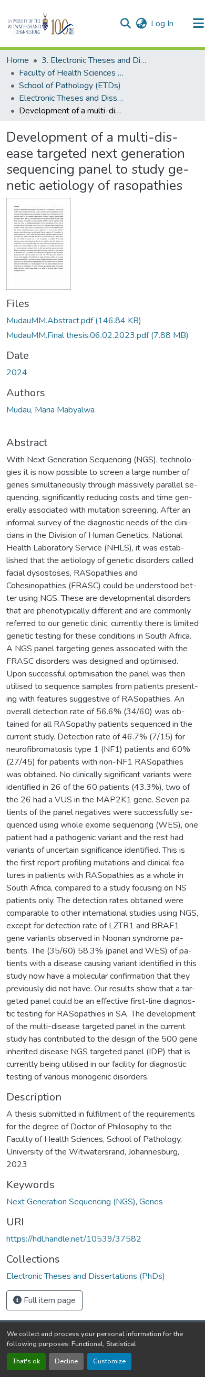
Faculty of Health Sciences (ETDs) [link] (71, 73)
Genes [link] (151, 1201)
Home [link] (17, 60)
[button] (58, 23)
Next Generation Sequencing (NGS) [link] (71, 1201)
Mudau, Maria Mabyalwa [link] (50, 410)
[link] (102, 320)
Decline (66, 1361)
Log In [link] (162, 23)
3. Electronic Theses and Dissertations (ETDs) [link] (94, 60)
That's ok (26, 1361)
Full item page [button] (49, 1300)
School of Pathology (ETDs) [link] (70, 85)
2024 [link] (16, 372)
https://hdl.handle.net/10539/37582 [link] (73, 1239)
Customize (109, 1361)
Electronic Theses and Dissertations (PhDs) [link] (71, 98)
